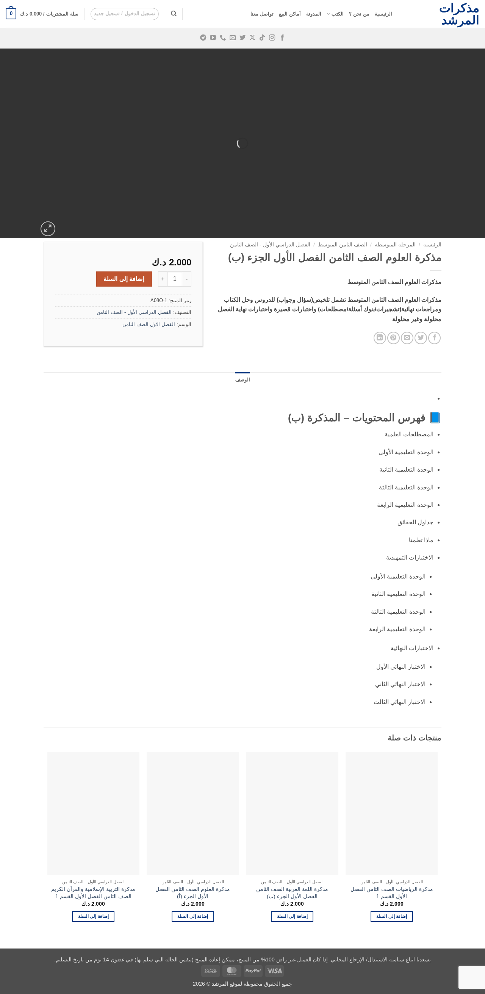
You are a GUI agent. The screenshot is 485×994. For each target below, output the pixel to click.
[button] (125, 14)
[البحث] (174, 13)
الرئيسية (383, 14)
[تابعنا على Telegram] (203, 37)
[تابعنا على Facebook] (282, 37)
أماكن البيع (290, 14)
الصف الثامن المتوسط (342, 245)
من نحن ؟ (359, 14)
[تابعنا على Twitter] (242, 37)
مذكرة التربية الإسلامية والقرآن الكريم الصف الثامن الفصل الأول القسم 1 (93, 892)
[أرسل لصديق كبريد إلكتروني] (407, 338)
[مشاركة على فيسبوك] (434, 338)
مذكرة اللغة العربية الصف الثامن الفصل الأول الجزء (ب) (292, 892)
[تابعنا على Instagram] (272, 37)
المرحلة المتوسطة (395, 245)
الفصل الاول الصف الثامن (148, 324)
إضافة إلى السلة (123, 279)
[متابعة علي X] (252, 37)
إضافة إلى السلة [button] (391, 916)
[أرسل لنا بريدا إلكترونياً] (233, 37)
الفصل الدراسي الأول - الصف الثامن (270, 245)
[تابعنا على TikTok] (262, 37)
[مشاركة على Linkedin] (380, 338)
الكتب (338, 14)
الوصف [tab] (242, 380)
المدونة (313, 14)
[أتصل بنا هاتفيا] (223, 37)
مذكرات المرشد (459, 14)
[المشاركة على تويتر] (421, 338)
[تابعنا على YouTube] (213, 37)
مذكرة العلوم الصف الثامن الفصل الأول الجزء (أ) (192, 892)
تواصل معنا (262, 14)
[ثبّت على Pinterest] (393, 338)
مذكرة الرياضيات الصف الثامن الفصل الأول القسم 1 (391, 892)
